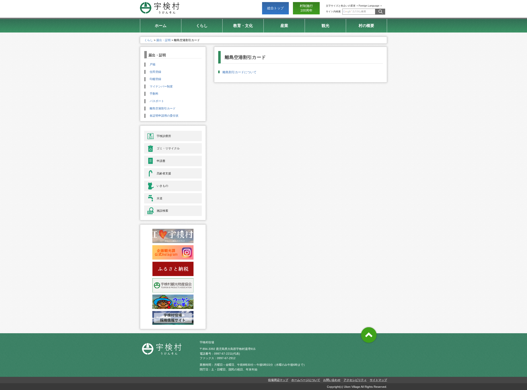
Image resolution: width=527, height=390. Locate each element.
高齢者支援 (164, 173)
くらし (148, 40)
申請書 (161, 160)
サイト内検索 (333, 11)
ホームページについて (305, 380)
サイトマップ (378, 380)
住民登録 (155, 71)
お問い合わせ (331, 380)
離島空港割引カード (163, 108)
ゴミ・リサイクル (168, 148)
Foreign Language (369, 5)
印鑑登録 (155, 79)
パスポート (157, 101)
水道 (159, 198)
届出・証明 (163, 40)
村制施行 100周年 (306, 8)
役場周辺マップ (278, 380)
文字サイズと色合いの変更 (341, 5)
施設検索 (162, 210)
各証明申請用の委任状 (164, 115)
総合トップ (275, 8)
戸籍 (152, 64)
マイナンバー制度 (161, 86)
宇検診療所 (164, 136)
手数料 (154, 93)
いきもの (162, 185)
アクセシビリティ (355, 380)
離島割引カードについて (240, 72)
